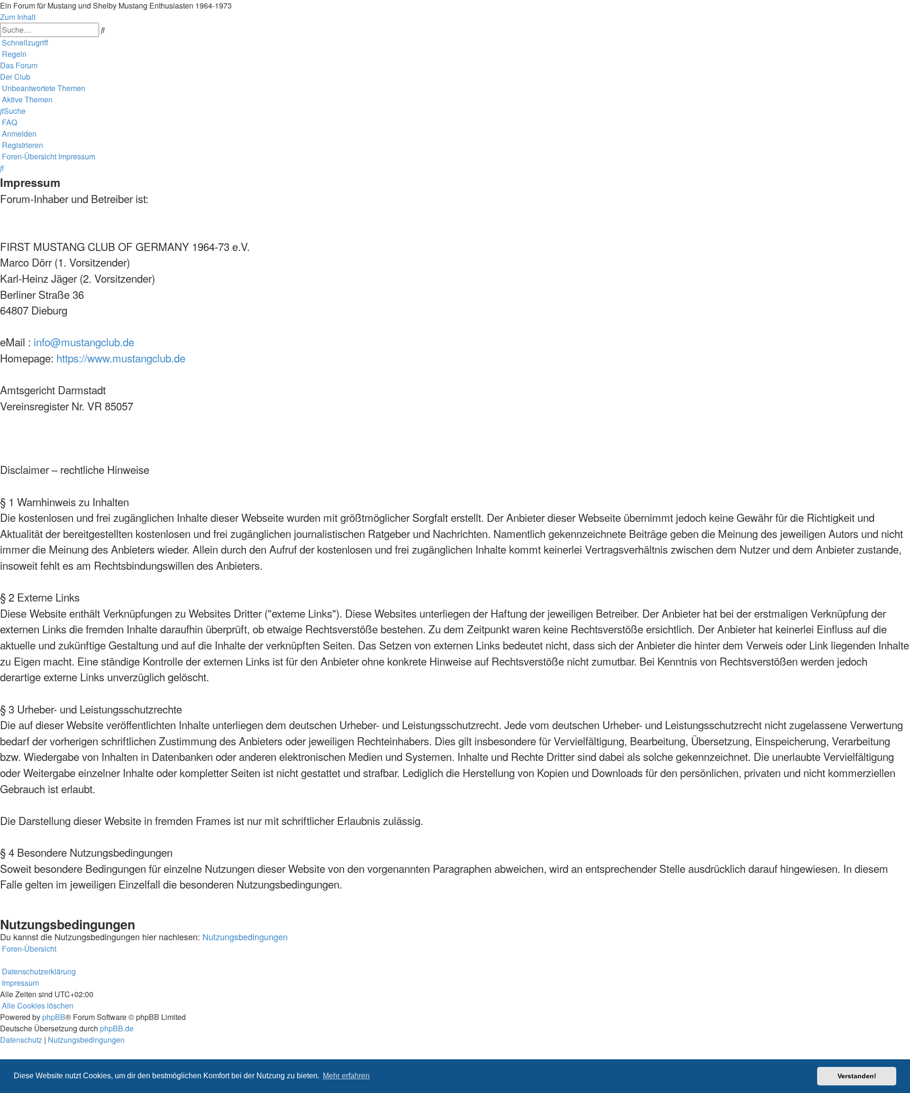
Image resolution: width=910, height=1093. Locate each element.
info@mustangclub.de (84, 341)
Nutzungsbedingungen (245, 936)
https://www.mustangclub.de (120, 357)
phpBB (53, 1016)
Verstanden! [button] (856, 1076)
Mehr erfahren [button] (346, 1076)
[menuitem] (13, 53)
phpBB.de (117, 1028)
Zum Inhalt (18, 16)
